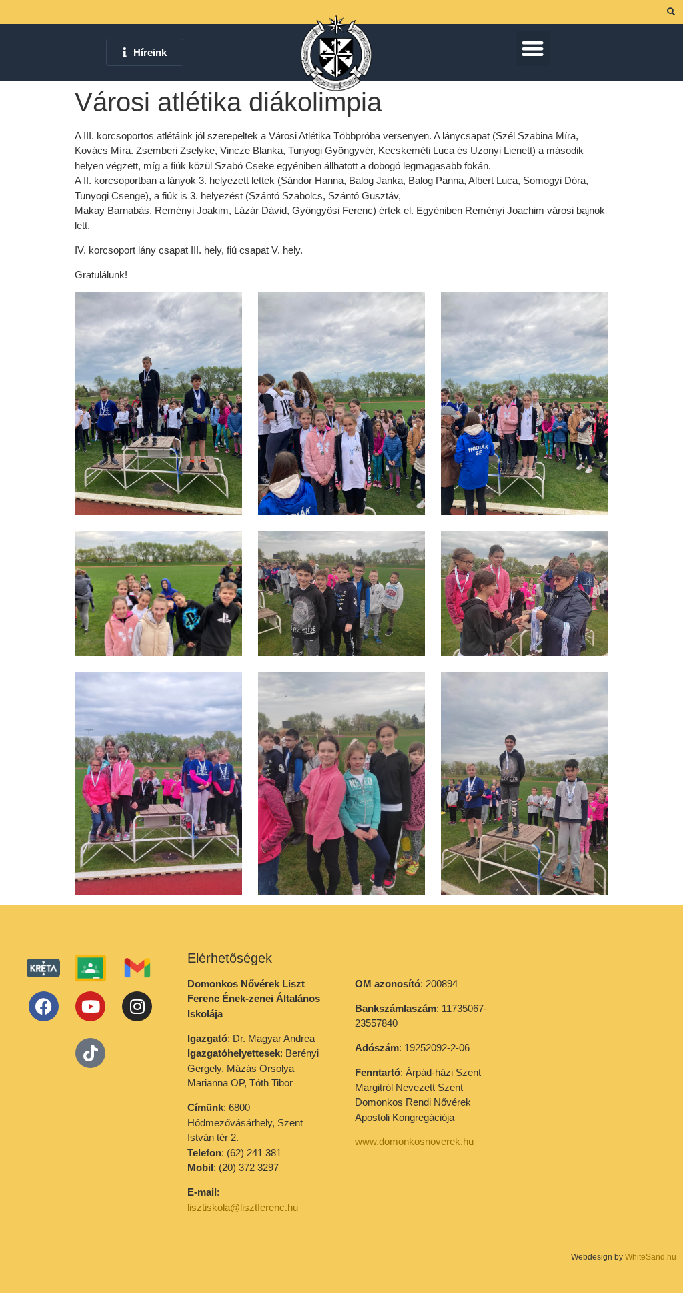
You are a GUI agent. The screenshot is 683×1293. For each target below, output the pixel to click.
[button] (533, 48)
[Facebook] (44, 1006)
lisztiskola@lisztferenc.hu (242, 1207)
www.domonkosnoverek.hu (414, 1141)
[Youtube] (90, 1006)
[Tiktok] (90, 1053)
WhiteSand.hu (650, 1257)
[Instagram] (137, 1006)
